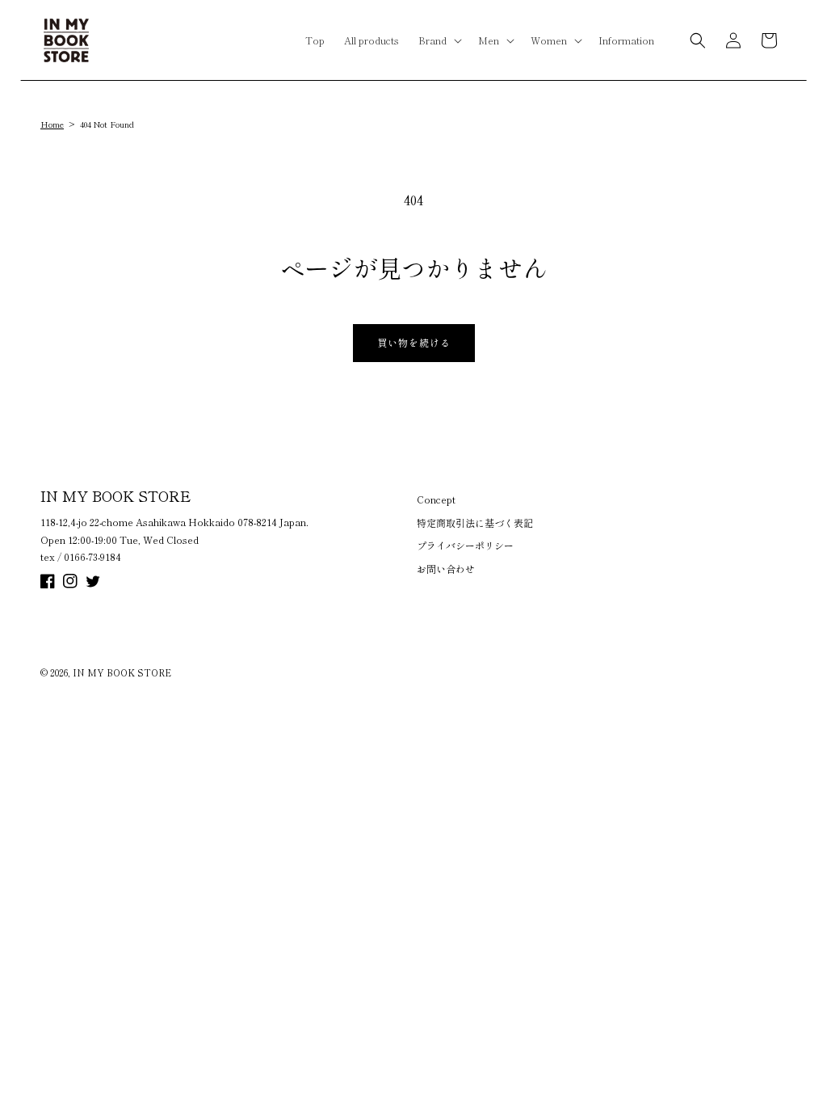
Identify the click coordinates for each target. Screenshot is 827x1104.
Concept (436, 499)
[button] (438, 40)
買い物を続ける (414, 342)
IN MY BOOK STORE (122, 672)
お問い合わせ (446, 568)
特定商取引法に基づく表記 (475, 522)
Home (52, 124)
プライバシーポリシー (465, 545)
